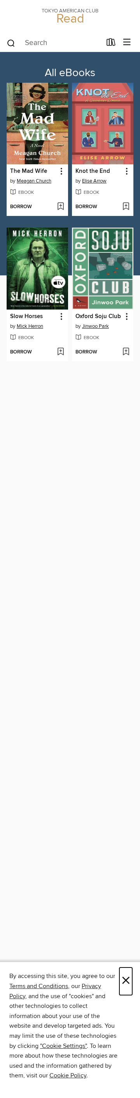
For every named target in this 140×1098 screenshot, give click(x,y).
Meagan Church (34, 181)
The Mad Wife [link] (28, 171)
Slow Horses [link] (26, 316)
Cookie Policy (67, 1075)
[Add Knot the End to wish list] (126, 207)
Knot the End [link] (92, 171)
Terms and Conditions (38, 986)
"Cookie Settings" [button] (63, 1046)
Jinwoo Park (95, 326)
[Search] (11, 43)
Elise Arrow (94, 181)
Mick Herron (30, 326)
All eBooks (70, 73)
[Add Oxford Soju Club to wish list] (126, 352)
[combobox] (54, 43)
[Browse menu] (127, 42)
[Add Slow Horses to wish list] (60, 352)
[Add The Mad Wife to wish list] (60, 207)
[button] (61, 171)
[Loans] (111, 44)
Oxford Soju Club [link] (98, 316)
